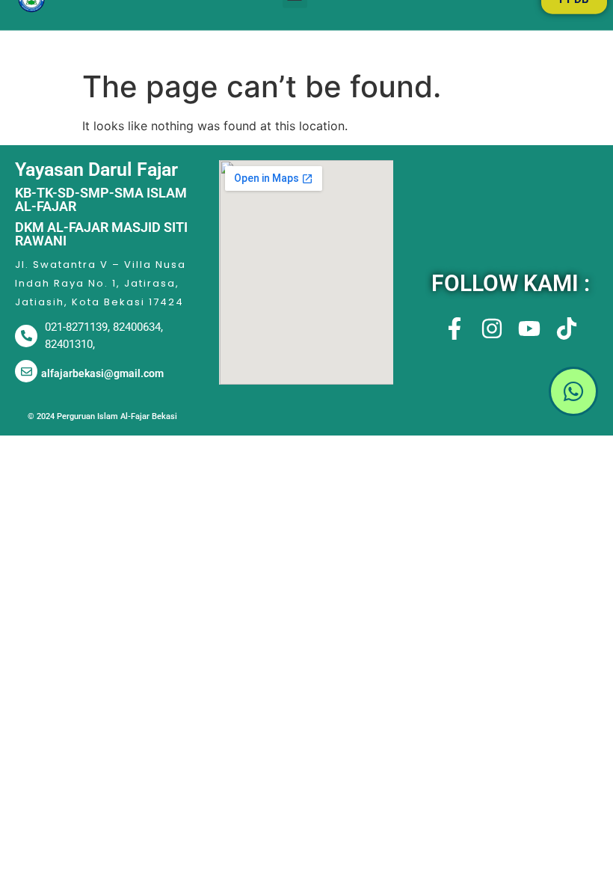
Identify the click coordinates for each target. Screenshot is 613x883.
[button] (511, 394)
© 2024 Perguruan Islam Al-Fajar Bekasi (102, 416)
